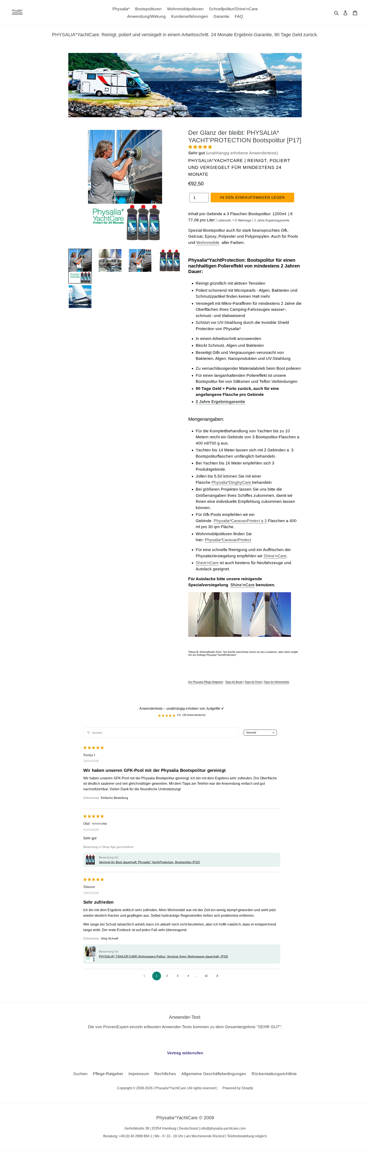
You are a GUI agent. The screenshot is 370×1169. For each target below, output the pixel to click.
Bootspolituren (148, 9)
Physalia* (121, 9)
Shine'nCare (275, 556)
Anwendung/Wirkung (146, 16)
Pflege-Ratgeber (108, 1073)
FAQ (239, 16)
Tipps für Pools (253, 682)
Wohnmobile (207, 242)
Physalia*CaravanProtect (228, 540)
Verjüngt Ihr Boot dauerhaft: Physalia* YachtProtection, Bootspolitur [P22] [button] (149, 862)
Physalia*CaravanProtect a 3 (240, 520)
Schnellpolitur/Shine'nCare (233, 9)
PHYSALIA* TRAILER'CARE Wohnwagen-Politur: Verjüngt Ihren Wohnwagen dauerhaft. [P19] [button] (163, 956)
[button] (200, 147)
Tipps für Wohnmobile (276, 682)
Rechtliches (165, 1073)
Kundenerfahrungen (189, 16)
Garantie (221, 16)
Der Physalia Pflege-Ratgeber (205, 682)
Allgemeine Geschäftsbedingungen (213, 1073)
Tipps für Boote (234, 682)
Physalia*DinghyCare (231, 482)
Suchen (80, 1073)
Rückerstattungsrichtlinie (274, 1073)
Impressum (138, 1073)
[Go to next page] (218, 976)
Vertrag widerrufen (185, 1053)
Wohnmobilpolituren (185, 9)
